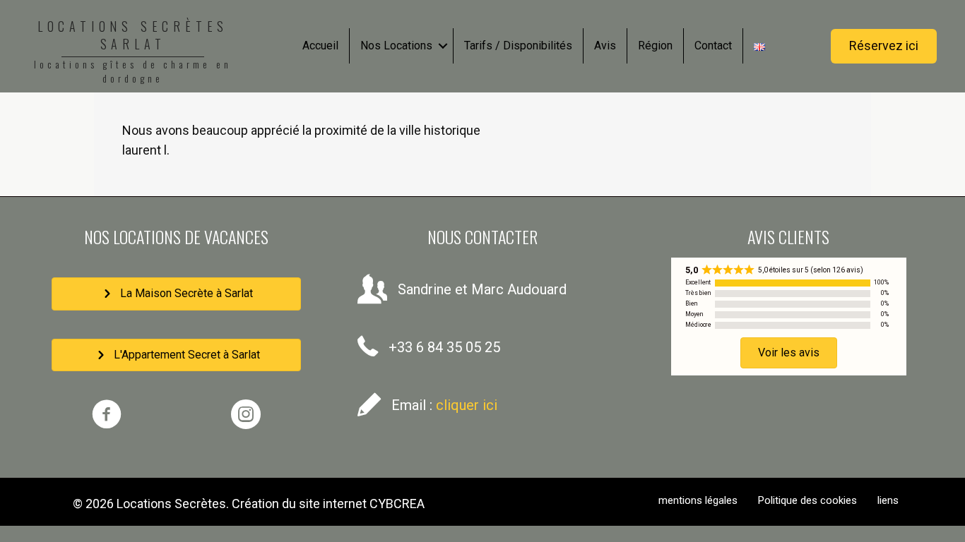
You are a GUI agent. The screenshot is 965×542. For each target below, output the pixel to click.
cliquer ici (466, 405)
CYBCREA (397, 503)
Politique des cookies (807, 500)
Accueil (320, 45)
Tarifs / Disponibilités (518, 45)
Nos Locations (396, 45)
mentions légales (698, 500)
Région (655, 45)
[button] (442, 46)
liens (888, 500)
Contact (713, 45)
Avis (605, 45)
